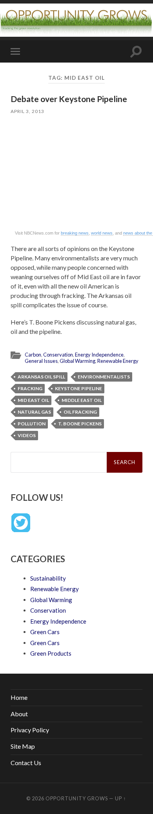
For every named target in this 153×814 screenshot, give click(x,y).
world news (102, 233)
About (19, 713)
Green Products (50, 653)
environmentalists (104, 377)
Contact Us (26, 762)
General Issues (41, 361)
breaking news (75, 233)
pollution (32, 424)
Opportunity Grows (77, 798)
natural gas (34, 412)
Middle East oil (82, 400)
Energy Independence (99, 354)
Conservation (58, 354)
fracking (30, 388)
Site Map (23, 746)
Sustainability (48, 578)
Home (19, 697)
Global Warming (77, 361)
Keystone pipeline (78, 388)
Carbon (33, 354)
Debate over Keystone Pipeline (69, 99)
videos (27, 435)
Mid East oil (33, 400)
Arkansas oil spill (41, 377)
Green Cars (45, 631)
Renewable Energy (117, 361)
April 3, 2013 (27, 111)
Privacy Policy (30, 729)
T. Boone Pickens (80, 424)
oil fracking (80, 412)
